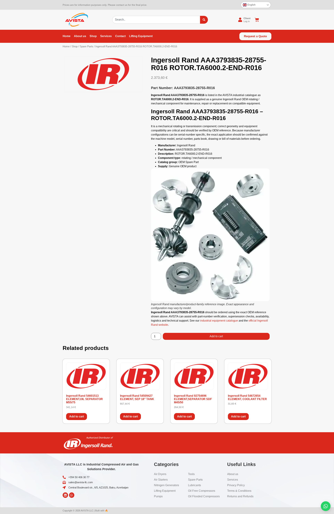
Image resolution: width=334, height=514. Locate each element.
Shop (75, 46)
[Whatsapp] (71, 495)
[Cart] (256, 19)
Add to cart (216, 336)
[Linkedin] (65, 495)
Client (247, 18)
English (251, 4)
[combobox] (156, 20)
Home (66, 46)
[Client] (240, 20)
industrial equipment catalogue (219, 320)
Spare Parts (86, 46)
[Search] (204, 20)
